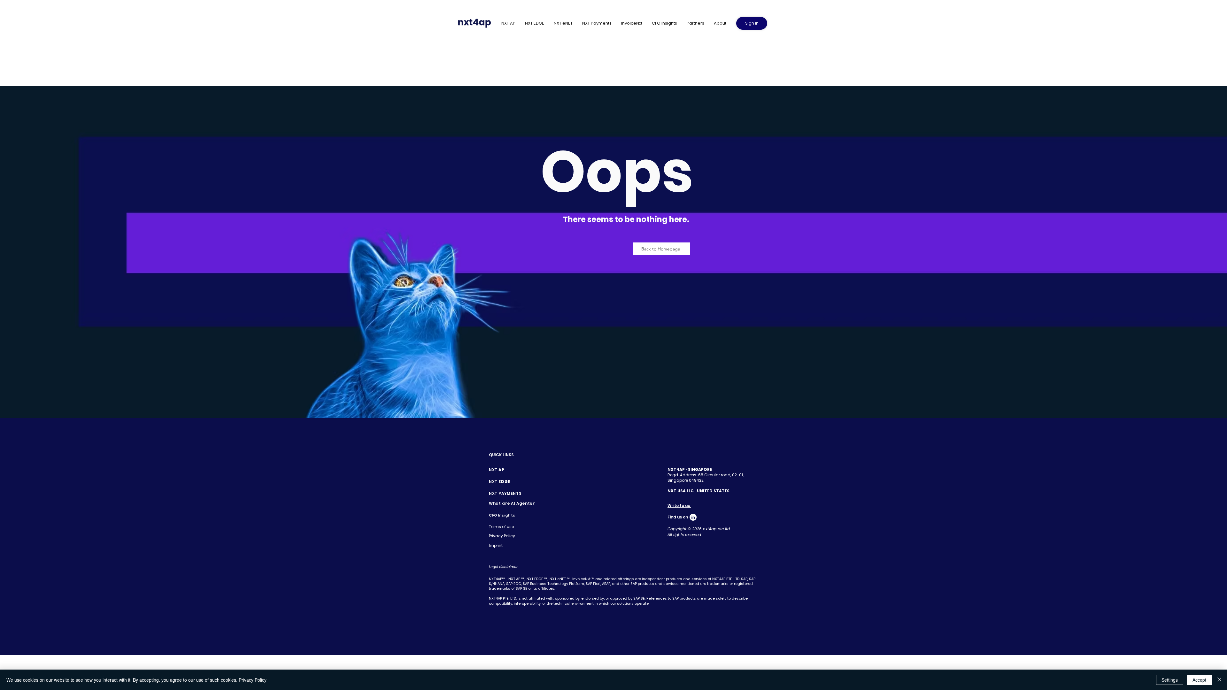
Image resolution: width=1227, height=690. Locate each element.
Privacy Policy (252, 680)
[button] (720, 23)
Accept (1199, 680)
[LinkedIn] (693, 517)
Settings (1169, 680)
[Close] (1219, 680)
